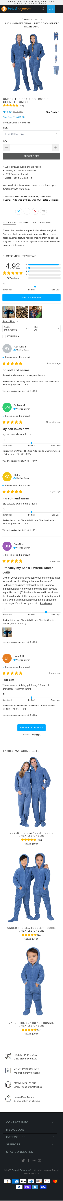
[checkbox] (16, 336)
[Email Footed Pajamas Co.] (39, 1161)
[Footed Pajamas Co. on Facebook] (28, 1161)
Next (37, 19)
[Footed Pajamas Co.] (17, 9)
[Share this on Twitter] (18, 211)
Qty (5, 141)
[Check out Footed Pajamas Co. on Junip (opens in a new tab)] (37, 734)
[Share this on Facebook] (27, 211)
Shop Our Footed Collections (45, 200)
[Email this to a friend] (43, 211)
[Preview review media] (8, 312)
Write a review (31, 297)
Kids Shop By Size (21, 200)
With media (13, 336)
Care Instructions (41, 222)
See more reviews (31, 727)
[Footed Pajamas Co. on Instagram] (34, 1161)
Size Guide (51, 112)
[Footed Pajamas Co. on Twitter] (23, 1161)
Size (5, 128)
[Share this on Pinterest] (35, 211)
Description (9, 222)
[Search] (44, 9)
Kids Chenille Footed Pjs (26, 197)
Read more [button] (46, 603)
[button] (13, 105)
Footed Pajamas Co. (22, 1170)
